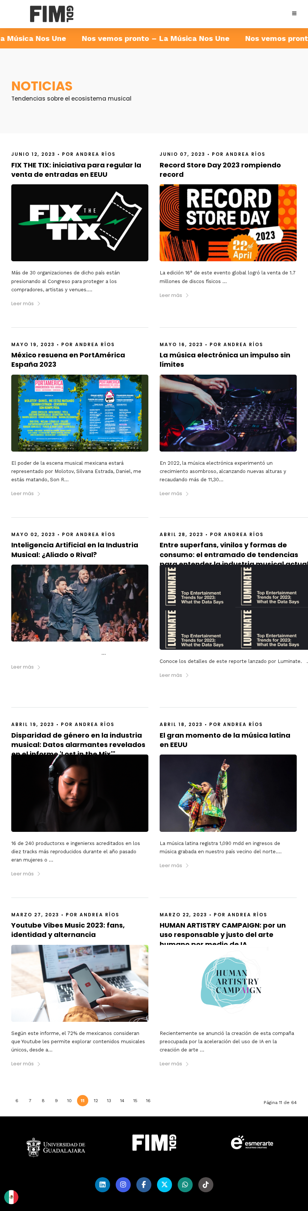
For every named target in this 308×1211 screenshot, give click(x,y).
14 (122, 1100)
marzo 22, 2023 (183, 914)
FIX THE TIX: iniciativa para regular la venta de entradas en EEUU (76, 169)
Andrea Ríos (96, 154)
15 (135, 1100)
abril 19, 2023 (32, 724)
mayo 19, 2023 (33, 344)
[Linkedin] (102, 1184)
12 (96, 1100)
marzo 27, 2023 (35, 914)
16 (148, 1100)
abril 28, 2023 (182, 534)
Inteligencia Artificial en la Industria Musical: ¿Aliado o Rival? (74, 549)
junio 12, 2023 (33, 154)
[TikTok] (205, 1184)
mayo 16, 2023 (181, 344)
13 (109, 1100)
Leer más (22, 303)
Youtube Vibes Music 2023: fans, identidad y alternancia (68, 929)
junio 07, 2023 (182, 154)
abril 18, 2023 (181, 724)
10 (69, 1100)
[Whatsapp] (185, 1184)
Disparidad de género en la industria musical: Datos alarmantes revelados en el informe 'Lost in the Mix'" (78, 745)
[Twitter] (164, 1184)
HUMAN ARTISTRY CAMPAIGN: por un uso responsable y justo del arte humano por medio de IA (223, 934)
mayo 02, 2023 (33, 534)
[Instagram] (123, 1184)
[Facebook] (143, 1184)
